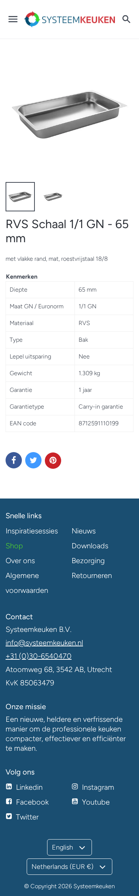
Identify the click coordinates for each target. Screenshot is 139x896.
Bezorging (88, 560)
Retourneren (92, 575)
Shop (14, 545)
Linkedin (29, 787)
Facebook (32, 802)
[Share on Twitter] (33, 460)
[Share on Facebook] (14, 460)
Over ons (20, 560)
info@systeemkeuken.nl (44, 642)
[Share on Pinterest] (53, 460)
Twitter (27, 816)
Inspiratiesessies (32, 530)
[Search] (126, 19)
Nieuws (84, 530)
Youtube (96, 802)
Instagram (98, 787)
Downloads (90, 545)
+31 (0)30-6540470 (39, 656)
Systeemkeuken (94, 886)
